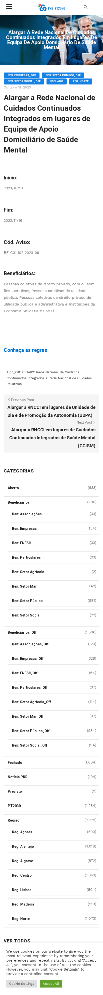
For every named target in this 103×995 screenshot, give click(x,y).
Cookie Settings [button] (21, 984)
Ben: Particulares (26, 557)
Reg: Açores (22, 832)
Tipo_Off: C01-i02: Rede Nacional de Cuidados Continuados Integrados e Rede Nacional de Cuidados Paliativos (49, 378)
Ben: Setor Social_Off (24, 81)
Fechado (56, 81)
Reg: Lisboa (22, 890)
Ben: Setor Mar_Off (28, 716)
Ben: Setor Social (26, 615)
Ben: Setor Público (27, 601)
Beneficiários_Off (22, 632)
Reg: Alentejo (23, 846)
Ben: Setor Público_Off (63, 75)
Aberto (13, 488)
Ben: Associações (27, 514)
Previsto (15, 791)
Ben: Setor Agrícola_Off (31, 702)
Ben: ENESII (21, 543)
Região (14, 820)
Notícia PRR (18, 777)
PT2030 (14, 806)
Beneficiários (19, 502)
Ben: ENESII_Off (25, 673)
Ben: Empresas (24, 529)
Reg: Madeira (23, 904)
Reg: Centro (22, 875)
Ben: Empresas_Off (22, 75)
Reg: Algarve (22, 861)
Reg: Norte (80, 81)
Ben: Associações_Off (30, 644)
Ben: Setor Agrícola (28, 572)
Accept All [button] (51, 984)
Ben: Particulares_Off (30, 687)
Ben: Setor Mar (24, 586)
